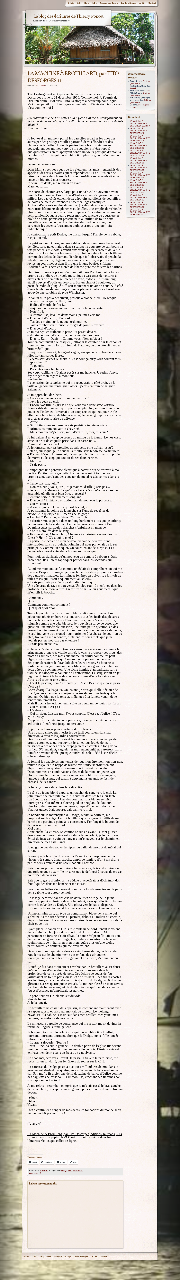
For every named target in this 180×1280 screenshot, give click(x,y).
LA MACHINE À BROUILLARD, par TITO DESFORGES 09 (140, 153)
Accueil (133, 88)
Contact (152, 3)
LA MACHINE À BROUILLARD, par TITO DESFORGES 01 (140, 212)
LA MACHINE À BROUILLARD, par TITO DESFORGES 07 (140, 167)
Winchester (78, 1170)
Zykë (79, 3)
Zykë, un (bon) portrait (140, 82)
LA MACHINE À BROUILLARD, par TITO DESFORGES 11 (140, 138)
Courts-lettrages (128, 3)
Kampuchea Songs (109, 3)
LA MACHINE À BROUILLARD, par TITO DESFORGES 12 (140, 130)
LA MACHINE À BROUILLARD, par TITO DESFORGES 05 (140, 182)
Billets (71, 3)
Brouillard (44, 1170)
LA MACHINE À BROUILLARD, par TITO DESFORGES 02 (140, 204)
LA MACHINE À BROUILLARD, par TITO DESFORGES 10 (140, 145)
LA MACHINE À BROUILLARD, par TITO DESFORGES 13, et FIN (140, 123)
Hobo (94, 3)
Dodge (64, 1170)
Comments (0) (35, 1173)
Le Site (142, 3)
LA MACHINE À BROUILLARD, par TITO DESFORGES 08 (140, 160)
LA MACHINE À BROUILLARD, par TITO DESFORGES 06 (140, 175)
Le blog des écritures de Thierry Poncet (68, 16)
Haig (86, 3)
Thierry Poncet (40, 85)
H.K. (70, 1170)
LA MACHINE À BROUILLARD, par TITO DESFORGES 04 (140, 190)
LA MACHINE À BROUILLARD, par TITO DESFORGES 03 (140, 197)
